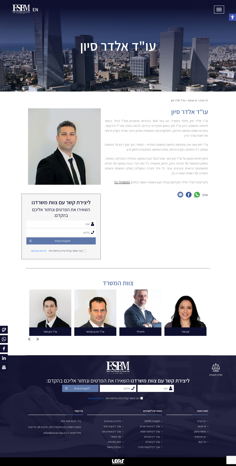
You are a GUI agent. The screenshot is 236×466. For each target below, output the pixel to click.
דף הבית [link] (201, 421)
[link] (21, 9)
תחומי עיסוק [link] (200, 431)
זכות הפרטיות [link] (114, 442)
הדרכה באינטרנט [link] (112, 421)
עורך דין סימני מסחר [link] (150, 431)
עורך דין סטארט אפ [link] (111, 431)
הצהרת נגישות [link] (114, 447)
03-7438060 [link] (122, 182)
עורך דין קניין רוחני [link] (112, 426)
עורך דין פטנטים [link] (152, 436)
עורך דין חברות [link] (152, 442)
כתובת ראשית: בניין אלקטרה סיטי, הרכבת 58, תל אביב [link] (54, 427)
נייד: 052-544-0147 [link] (71, 421)
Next (29, 339)
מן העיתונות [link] (200, 436)
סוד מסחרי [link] (115, 436)
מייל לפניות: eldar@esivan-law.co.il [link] (62, 433)
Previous (37, 339)
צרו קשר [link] (202, 442)
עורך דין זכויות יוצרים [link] (150, 426)
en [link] (35, 9)
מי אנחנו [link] (202, 426)
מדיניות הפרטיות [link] (38, 250)
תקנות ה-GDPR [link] (152, 421)
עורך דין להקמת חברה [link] (149, 447)
